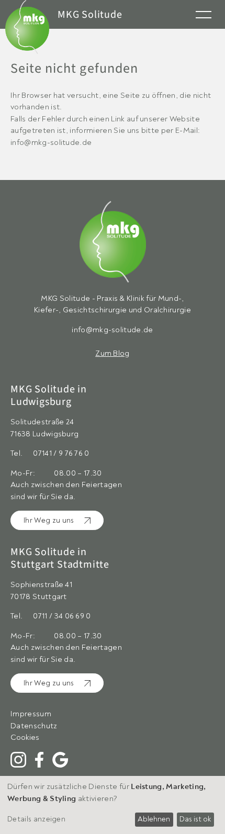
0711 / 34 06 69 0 (62, 616)
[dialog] (112, 805)
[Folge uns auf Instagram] (18, 760)
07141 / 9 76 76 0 (61, 453)
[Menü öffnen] (204, 13)
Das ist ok (195, 819)
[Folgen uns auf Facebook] (39, 760)
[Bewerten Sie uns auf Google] (60, 760)
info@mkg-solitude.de (112, 330)
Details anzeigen (36, 819)
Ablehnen (154, 819)
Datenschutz (34, 726)
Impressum (30, 714)
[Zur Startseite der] (112, 247)
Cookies (24, 737)
